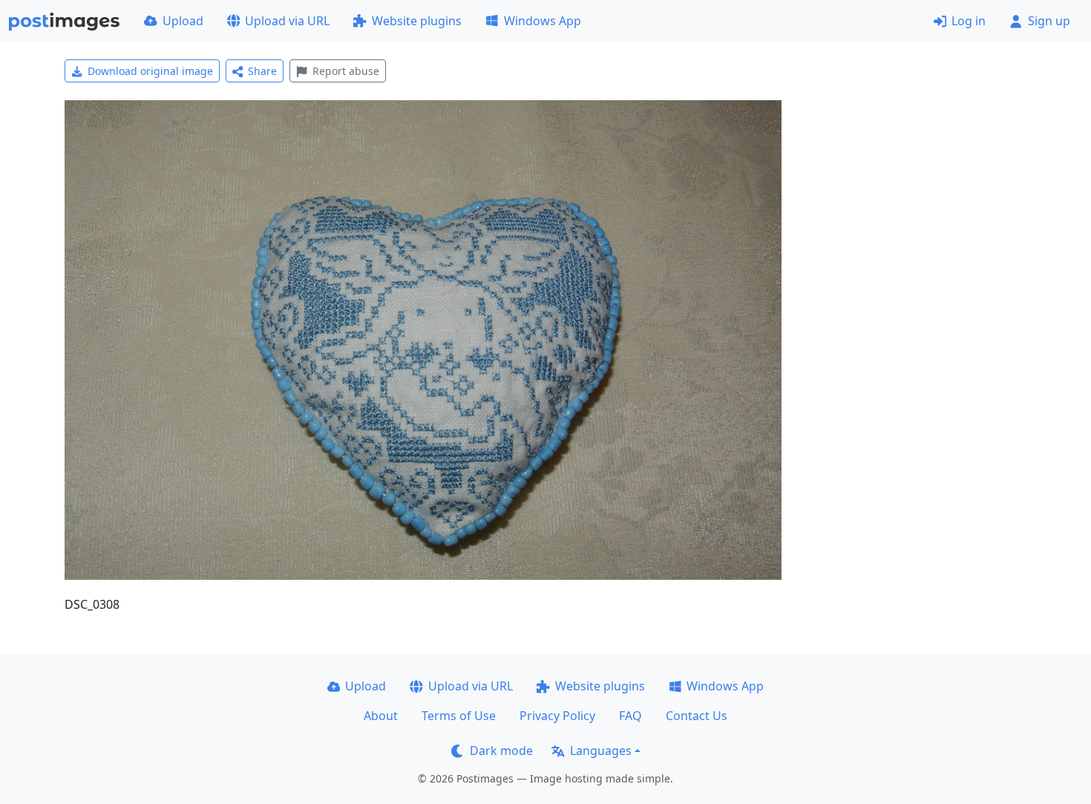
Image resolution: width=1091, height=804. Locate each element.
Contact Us (696, 715)
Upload (183, 21)
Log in (968, 21)
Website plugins (417, 21)
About (381, 715)
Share (262, 71)
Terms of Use (459, 715)
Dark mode (501, 750)
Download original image (150, 71)
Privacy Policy (557, 715)
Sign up (1049, 21)
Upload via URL (287, 21)
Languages (601, 750)
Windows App (542, 21)
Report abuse (345, 71)
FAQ (630, 715)
